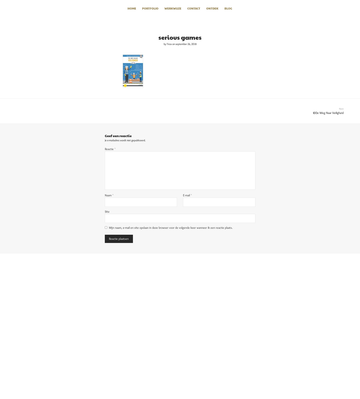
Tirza (169, 44)
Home (132, 8)
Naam (109, 195)
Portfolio (150, 8)
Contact (193, 8)
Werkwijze (172, 8)
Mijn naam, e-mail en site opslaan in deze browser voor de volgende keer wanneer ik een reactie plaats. (171, 227)
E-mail (187, 195)
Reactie (110, 149)
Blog (228, 8)
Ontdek (212, 8)
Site (107, 211)
